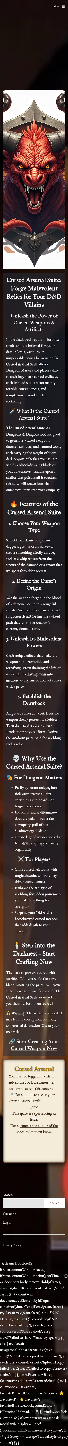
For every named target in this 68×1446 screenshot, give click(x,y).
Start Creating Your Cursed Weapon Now (35, 1045)
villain (52, 459)
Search (8, 1195)
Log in (7, 1223)
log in (28, 1095)
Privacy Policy (12, 1245)
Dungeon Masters (42, 777)
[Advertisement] (34, 50)
